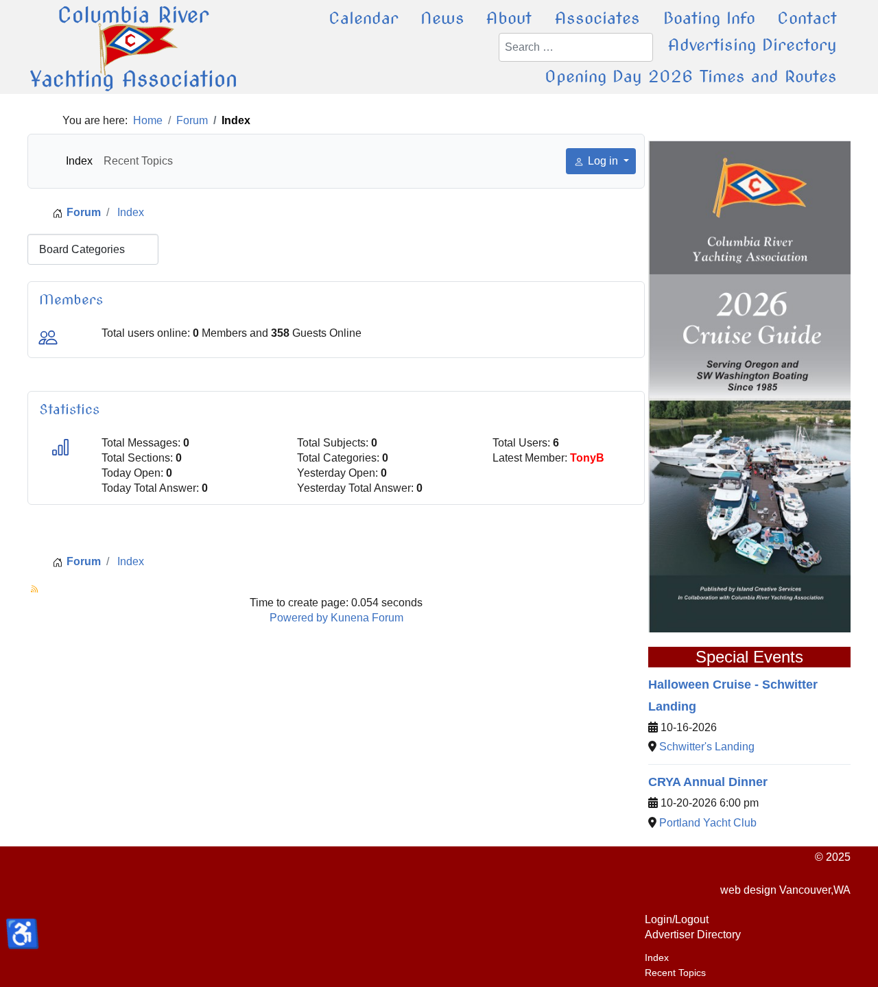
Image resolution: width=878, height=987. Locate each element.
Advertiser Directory (693, 934)
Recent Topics (138, 161)
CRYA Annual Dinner (708, 782)
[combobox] (576, 47)
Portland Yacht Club (708, 823)
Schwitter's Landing (707, 746)
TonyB (587, 458)
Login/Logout (677, 919)
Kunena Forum (367, 617)
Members (71, 300)
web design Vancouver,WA (785, 890)
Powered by (299, 617)
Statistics (69, 409)
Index (79, 161)
